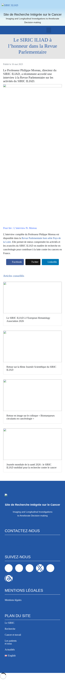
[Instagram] (29, 568)
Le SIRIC (10, 622)
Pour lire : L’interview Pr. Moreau (20, 228)
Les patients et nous (11, 642)
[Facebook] (9, 568)
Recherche (10, 628)
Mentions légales (13, 600)
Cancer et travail (13, 634)
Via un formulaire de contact (19, 545)
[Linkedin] (19, 568)
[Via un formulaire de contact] (7, 540)
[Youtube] (50, 568)
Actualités (10, 649)
